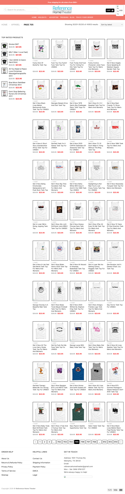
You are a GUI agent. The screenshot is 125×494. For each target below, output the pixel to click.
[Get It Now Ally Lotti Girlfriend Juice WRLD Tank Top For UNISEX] (59, 210)
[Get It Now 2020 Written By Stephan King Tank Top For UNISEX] (78, 291)
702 (59, 442)
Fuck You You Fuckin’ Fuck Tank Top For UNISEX (59, 65)
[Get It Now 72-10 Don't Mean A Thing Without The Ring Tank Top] (97, 129)
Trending (64, 17)
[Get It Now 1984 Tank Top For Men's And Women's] (115, 129)
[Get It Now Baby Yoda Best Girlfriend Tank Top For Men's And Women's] (41, 412)
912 (104, 442)
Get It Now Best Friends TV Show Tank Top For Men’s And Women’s (114, 106)
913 (110, 442)
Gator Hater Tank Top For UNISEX (96, 427)
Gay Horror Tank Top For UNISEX (115, 306)
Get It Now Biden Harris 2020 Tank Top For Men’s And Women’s (59, 267)
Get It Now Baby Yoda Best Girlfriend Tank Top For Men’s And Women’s (41, 429)
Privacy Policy (7, 467)
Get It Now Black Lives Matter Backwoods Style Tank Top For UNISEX (41, 106)
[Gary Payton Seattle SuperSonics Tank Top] (78, 412)
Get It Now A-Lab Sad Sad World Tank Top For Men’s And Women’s (41, 267)
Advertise (54, 17)
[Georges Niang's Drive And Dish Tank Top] (59, 89)
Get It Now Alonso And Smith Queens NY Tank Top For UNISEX (78, 388)
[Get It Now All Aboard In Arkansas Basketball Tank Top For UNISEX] (78, 250)
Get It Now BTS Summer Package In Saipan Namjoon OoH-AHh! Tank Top (115, 389)
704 (71, 442)
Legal (35, 475)
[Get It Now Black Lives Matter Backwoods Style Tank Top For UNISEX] (41, 89)
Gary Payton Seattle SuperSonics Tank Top (78, 427)
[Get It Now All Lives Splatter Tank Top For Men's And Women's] (115, 331)
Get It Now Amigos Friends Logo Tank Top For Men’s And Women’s (95, 308)
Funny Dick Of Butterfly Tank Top (40, 64)
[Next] (121, 442)
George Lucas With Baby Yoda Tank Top (77, 346)
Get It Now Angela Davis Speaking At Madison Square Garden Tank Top (114, 66)
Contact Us (37, 458)
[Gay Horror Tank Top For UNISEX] (115, 291)
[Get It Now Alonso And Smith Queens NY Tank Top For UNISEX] (78, 371)
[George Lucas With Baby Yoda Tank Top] (78, 331)
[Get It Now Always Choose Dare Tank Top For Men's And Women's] (78, 210)
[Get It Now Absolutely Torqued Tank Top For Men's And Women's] (115, 170)
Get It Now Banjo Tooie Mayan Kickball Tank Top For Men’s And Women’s (59, 308)
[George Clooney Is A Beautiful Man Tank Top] (41, 291)
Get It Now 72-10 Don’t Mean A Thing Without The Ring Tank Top (95, 146)
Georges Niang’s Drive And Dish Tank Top (59, 104)
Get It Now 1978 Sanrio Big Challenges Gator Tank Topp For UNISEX (78, 106)
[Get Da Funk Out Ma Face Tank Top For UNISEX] (59, 331)
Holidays (42, 17)
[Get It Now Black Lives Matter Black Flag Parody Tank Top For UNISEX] (115, 412)
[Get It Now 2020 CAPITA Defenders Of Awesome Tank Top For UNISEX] (78, 129)
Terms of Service (8, 471)
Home (34, 17)
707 (88, 442)
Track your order (84, 17)
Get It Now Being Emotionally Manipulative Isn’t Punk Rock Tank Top (40, 187)
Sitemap (4, 475)
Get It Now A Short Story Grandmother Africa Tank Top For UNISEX (40, 146)
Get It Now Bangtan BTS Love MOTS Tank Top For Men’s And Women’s (59, 389)
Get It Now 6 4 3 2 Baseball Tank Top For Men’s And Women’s (96, 105)
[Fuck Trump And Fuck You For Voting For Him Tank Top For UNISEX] (78, 49)
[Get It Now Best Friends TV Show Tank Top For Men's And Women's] (115, 89)
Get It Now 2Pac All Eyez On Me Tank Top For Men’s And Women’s (96, 227)
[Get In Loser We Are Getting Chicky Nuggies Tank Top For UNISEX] (97, 250)
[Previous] (35, 442)
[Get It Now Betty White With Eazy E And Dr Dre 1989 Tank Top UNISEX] (78, 170)
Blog (72, 17)
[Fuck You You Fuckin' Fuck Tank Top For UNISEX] (59, 49)
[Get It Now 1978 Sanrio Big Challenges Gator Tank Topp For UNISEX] (78, 89)
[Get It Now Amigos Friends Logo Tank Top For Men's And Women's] (97, 291)
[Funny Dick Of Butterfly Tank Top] (41, 49)
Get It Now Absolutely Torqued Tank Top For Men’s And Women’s (115, 186)
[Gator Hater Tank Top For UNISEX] (97, 412)
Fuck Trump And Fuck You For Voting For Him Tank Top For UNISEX (78, 66)
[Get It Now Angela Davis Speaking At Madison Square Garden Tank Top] (115, 49)
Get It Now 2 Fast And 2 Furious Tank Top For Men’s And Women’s (59, 429)
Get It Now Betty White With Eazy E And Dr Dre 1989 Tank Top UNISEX (78, 187)
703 (65, 442)
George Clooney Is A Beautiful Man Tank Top (40, 307)
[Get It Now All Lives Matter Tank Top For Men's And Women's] (97, 371)
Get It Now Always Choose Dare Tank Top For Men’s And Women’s (77, 227)
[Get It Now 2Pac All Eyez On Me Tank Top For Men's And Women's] (97, 210)
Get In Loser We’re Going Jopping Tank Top (40, 226)
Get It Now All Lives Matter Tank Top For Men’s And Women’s (96, 388)
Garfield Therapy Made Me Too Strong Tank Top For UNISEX (41, 388)
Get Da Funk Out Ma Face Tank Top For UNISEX (58, 347)
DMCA (35, 471)
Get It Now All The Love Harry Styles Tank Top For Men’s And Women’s (40, 348)
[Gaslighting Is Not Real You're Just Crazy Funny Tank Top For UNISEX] (97, 170)
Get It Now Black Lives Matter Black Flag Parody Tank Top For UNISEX (115, 429)
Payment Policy (39, 467)
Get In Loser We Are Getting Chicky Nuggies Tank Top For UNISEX (96, 267)
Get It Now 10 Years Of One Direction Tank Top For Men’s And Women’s (115, 227)
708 (94, 442)
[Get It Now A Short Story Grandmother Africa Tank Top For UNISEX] (41, 129)
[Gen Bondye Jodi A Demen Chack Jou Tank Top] (115, 250)
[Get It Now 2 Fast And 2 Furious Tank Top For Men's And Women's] (59, 412)
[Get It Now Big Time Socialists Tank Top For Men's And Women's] (59, 170)
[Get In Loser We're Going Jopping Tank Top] (41, 210)
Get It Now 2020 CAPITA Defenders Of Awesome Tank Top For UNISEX (78, 146)
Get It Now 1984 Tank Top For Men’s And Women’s (115, 145)
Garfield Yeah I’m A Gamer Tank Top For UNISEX (58, 145)
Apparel (15, 24)
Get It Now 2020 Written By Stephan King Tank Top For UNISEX (77, 308)
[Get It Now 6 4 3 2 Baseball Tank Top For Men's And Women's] (97, 89)
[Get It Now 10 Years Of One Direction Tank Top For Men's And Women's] (115, 210)
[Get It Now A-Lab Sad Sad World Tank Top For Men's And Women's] (41, 250)
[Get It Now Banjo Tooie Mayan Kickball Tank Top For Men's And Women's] (59, 291)
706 (82, 442)
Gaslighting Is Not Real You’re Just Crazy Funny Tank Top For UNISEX (96, 187)
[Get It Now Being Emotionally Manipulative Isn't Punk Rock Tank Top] (41, 170)
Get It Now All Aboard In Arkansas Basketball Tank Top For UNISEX (78, 267)
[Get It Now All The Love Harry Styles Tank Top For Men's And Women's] (41, 331)
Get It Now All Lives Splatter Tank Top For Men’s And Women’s (115, 347)
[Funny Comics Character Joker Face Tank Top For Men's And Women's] (97, 49)
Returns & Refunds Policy (11, 463)
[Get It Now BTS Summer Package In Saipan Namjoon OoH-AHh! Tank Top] (115, 371)
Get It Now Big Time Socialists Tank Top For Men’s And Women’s (58, 187)
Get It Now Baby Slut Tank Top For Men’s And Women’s (96, 347)
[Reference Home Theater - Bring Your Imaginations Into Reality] (62, 10)
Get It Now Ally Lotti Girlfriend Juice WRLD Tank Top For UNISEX (59, 226)
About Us (5, 458)
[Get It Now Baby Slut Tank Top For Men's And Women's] (97, 331)
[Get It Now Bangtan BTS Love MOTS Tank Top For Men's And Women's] (59, 371)
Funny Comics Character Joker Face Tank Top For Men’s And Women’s (96, 66)
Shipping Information (41, 463)
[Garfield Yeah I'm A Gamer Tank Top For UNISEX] (59, 129)
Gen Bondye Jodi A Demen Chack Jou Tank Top (114, 266)
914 (115, 442)
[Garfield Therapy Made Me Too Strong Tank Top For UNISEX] (41, 371)
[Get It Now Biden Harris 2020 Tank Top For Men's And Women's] (59, 250)
